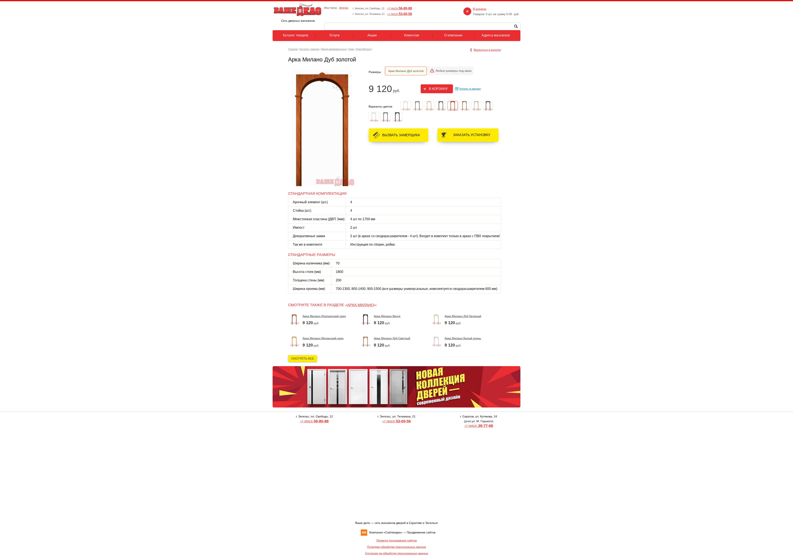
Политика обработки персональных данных (396, 546)
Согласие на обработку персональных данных (396, 553)
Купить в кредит (470, 88)
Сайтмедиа (393, 532)
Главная (293, 49)
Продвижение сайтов (421, 532)
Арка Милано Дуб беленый (463, 316)
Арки (351, 49)
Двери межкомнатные (334, 49)
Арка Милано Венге (387, 316)
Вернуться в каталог (487, 49)
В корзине (479, 9)
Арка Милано (363, 49)
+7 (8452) (478, 426)
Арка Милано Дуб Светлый (392, 338)
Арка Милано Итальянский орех (324, 316)
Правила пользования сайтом (396, 540)
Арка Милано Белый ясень (463, 338)
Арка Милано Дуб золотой (406, 71)
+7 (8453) (399, 8)
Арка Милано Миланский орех (323, 338)
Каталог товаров (309, 49)
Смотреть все (302, 358)
